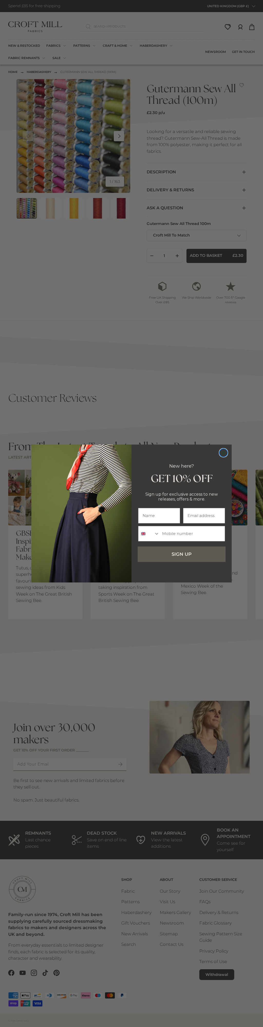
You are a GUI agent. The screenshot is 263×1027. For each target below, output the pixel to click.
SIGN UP (182, 554)
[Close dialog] (223, 453)
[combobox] (148, 533)
